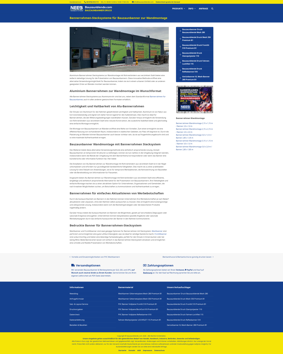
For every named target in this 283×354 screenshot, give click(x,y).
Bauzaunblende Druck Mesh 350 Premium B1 (186, 299)
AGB (139, 350)
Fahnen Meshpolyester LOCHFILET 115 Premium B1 (139, 320)
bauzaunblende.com (134, 336)
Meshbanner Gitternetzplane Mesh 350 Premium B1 (140, 299)
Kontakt (132, 350)
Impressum (147, 350)
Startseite (122, 350)
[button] (212, 8)
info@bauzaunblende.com (144, 2)
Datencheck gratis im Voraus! (168, 2)
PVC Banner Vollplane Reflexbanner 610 (134, 314)
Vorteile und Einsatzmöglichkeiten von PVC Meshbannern (95, 257)
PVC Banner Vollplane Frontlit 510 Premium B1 (137, 304)
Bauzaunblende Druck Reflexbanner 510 (184, 320)
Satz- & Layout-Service (79, 304)
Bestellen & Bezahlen (78, 325)
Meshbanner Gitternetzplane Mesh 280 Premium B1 (140, 293)
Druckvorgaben (76, 309)
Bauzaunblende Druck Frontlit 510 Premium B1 (186, 304)
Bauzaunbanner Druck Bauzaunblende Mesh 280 (187, 293)
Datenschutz (159, 350)
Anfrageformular (77, 299)
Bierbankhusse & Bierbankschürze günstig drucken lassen (187, 257)
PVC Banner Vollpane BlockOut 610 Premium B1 (138, 309)
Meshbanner (157, 231)
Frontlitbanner (161, 234)
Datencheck (75, 314)
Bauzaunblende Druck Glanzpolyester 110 (184, 309)
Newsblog (74, 293)
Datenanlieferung (77, 320)
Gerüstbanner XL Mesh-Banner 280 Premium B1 (187, 325)
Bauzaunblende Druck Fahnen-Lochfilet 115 (185, 314)
